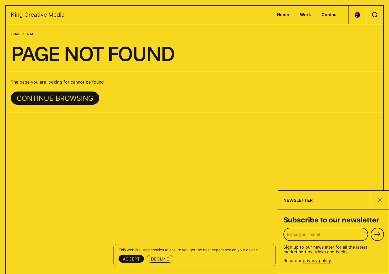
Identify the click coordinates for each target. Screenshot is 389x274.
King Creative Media (38, 14)
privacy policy (317, 260)
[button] (357, 15)
